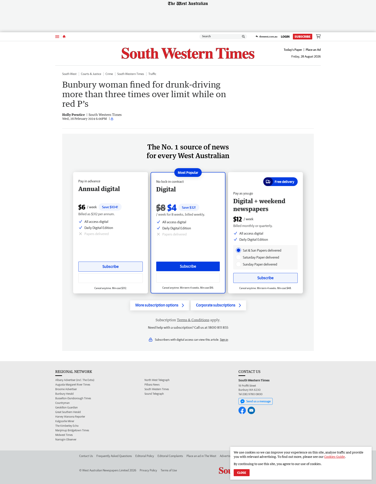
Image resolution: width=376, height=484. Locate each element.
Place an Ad (313, 49)
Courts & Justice (91, 74)
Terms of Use (169, 470)
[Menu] (57, 36)
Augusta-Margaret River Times (72, 384)
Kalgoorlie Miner (64, 421)
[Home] (64, 36)
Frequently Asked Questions (114, 456)
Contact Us (86, 456)
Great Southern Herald (68, 412)
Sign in (224, 339)
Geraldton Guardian (66, 407)
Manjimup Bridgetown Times (72, 430)
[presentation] (238, 250)
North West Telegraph (157, 380)
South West (69, 74)
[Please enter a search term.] (243, 37)
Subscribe (303, 36)
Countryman (62, 402)
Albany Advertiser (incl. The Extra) (74, 380)
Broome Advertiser (66, 389)
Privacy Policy (148, 470)
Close (241, 472)
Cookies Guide (334, 457)
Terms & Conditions (193, 320)
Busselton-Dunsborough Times (73, 398)
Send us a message (258, 401)
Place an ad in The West (201, 456)
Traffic (152, 74)
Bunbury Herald (64, 393)
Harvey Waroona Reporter (70, 416)
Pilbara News (151, 384)
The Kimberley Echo (67, 425)
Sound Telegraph (154, 393)
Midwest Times (64, 435)
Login (285, 36)
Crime (109, 74)
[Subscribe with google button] (188, 278)
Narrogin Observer (65, 439)
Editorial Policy (144, 456)
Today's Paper (293, 49)
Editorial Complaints (170, 456)
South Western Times (130, 74)
